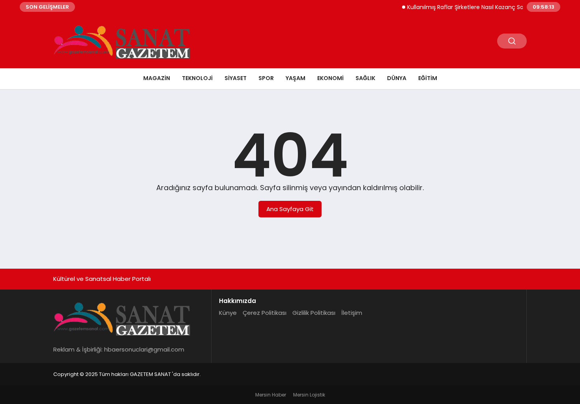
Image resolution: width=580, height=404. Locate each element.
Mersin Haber (270, 394)
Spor (266, 78)
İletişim (351, 313)
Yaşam (295, 78)
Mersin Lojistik (309, 394)
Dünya (396, 78)
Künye (228, 313)
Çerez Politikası (264, 313)
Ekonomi (330, 78)
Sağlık (365, 78)
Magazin (156, 78)
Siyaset (236, 78)
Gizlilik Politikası (313, 313)
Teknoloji (197, 78)
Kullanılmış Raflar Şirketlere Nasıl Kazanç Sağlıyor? (470, 7)
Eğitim (427, 78)
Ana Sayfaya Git (290, 209)
